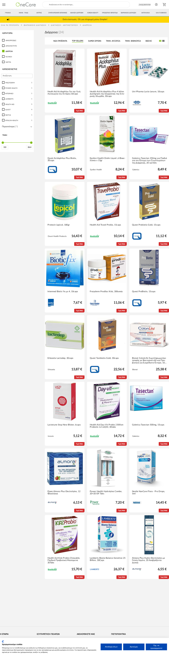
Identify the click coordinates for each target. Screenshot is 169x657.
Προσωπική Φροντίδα (110, 12)
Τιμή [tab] (4, 135)
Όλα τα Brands (161, 12)
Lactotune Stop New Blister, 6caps (64, 425)
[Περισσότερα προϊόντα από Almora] (52, 503)
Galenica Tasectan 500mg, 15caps (148, 425)
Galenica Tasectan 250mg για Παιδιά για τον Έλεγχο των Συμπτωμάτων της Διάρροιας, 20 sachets (149, 160)
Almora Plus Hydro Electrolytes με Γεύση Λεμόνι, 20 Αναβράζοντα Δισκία (148, 560)
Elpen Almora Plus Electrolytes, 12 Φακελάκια (64, 492)
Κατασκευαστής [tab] (9, 69)
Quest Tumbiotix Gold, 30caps (104, 358)
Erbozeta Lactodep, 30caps (60, 358)
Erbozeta (51, 370)
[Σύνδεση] (156, 4)
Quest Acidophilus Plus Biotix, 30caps (62, 159)
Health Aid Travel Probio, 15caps (105, 225)
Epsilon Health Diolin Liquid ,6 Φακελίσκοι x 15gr (107, 159)
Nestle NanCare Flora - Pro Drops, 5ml (148, 492)
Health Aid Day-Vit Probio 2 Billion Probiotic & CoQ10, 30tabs (106, 426)
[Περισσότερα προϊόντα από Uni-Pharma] (137, 105)
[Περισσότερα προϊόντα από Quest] (52, 172)
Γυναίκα (8, 12)
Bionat (135, 370)
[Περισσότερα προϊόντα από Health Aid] (52, 104)
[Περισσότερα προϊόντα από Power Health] (94, 504)
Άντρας (39, 12)
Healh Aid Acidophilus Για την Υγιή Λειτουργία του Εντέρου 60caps (64, 93)
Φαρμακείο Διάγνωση (128, 12)
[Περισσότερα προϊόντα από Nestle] (137, 503)
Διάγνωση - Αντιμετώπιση (65, 25)
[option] (85, 19)
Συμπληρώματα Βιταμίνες (57, 12)
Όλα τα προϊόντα (10, 25)
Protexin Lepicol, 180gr (59, 225)
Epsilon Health (96, 170)
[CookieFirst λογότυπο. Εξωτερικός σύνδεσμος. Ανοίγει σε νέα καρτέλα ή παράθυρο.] (3, 641)
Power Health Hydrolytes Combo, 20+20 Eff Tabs (106, 492)
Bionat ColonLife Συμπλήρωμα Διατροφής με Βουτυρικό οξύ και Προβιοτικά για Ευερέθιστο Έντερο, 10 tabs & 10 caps (149, 360)
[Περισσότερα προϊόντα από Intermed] (51, 306)
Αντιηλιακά (145, 12)
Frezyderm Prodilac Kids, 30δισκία (106, 291)
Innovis (51, 436)
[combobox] (86, 4)
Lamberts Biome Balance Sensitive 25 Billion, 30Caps (107, 559)
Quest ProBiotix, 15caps (143, 291)
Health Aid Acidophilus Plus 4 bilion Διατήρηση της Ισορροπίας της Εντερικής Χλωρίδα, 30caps (107, 94)
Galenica (135, 170)
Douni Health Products (57, 236)
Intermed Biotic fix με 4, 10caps (63, 291)
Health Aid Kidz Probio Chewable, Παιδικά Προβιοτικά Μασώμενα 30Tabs (64, 560)
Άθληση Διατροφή (76, 12)
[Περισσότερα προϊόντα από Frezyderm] (94, 305)
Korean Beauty (92, 12)
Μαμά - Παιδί (23, 12)
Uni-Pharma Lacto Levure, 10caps (148, 92)
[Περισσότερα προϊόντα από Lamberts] (94, 569)
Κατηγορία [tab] (7, 33)
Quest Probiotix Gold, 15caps (146, 225)
